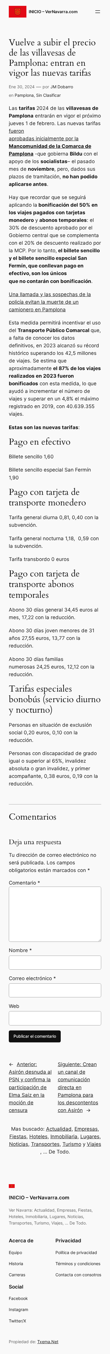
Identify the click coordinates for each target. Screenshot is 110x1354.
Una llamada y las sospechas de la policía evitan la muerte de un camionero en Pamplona (50, 301)
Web (14, 1006)
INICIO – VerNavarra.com (53, 11)
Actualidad (59, 1129)
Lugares (89, 1136)
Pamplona (24, 95)
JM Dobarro (61, 86)
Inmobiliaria (63, 1136)
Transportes (45, 1144)
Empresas (86, 1129)
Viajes (94, 1144)
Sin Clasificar (48, 95)
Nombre (20, 950)
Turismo (71, 1144)
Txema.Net (47, 1341)
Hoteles (38, 1136)
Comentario (24, 883)
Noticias (18, 1144)
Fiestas (17, 1136)
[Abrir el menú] (97, 11)
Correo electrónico (32, 978)
